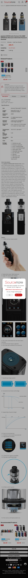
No (9, 295)
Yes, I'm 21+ (18, 295)
